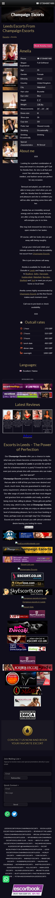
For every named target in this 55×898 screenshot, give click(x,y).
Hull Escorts (31, 867)
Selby (36, 274)
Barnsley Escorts (31, 858)
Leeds (32, 270)
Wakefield (37, 277)
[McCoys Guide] (27, 694)
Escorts (6, 37)
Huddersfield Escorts (26, 861)
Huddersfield (27, 277)
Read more (29, 527)
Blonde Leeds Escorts (24, 870)
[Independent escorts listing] (19, 617)
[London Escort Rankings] (27, 540)
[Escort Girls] (28, 607)
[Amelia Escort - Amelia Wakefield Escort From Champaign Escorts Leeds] (10, 55)
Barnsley (46, 277)
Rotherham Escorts (24, 864)
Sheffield (23, 280)
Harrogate (44, 274)
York (33, 280)
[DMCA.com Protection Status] (27, 719)
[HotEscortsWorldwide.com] (27, 543)
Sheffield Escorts (42, 864)
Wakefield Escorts (14, 858)
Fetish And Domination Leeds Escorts (30, 876)
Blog (30, 840)
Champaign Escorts (27, 14)
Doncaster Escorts (15, 867)
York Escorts (41, 855)
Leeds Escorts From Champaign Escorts (21, 828)
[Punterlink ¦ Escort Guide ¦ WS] (27, 685)
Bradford (29, 274)
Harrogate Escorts (24, 855)
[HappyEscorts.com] (27, 664)
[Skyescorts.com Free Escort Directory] (27, 594)
